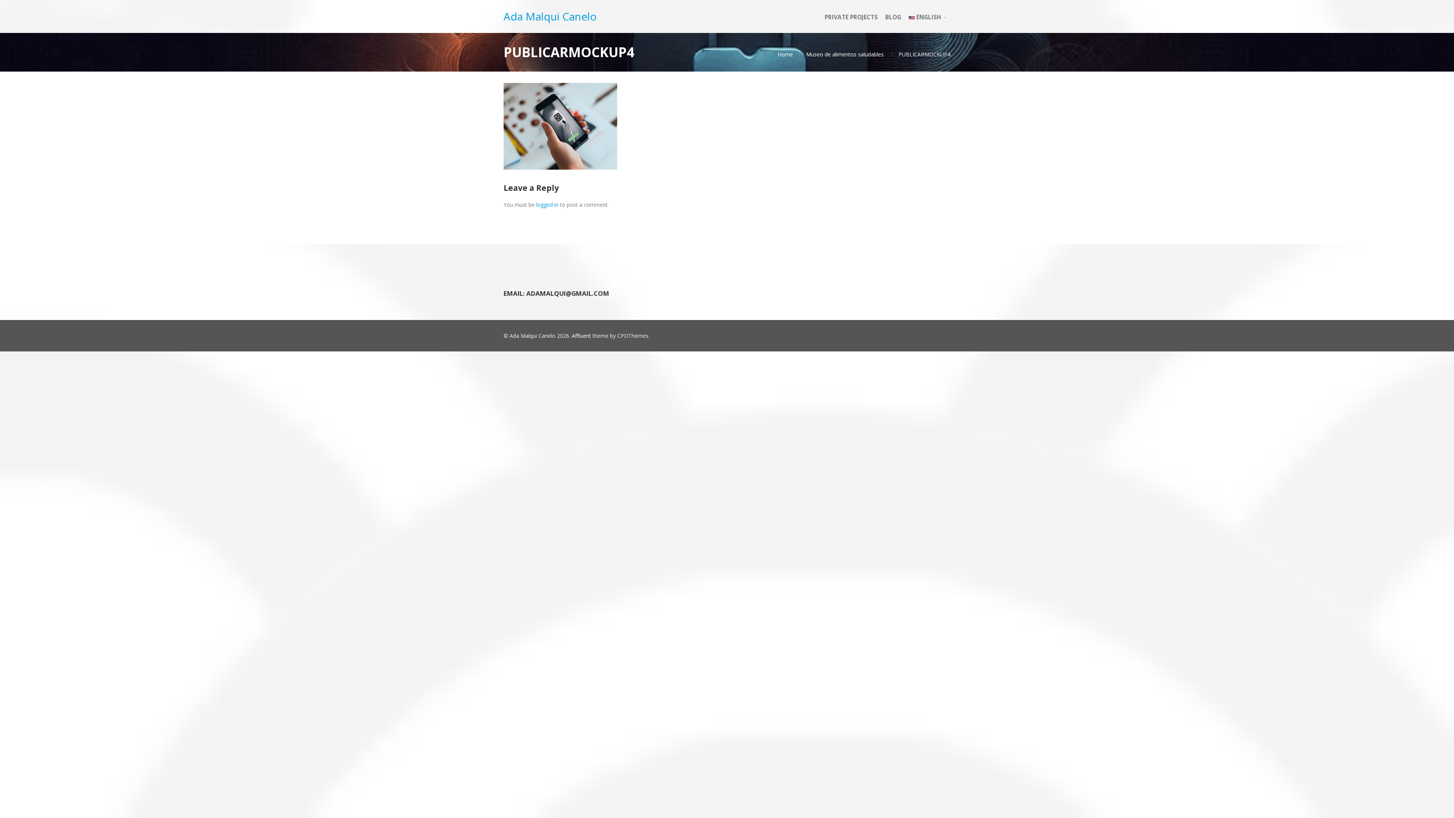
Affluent (581, 335)
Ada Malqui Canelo (550, 16)
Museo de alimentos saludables (845, 54)
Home (785, 54)
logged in (547, 204)
